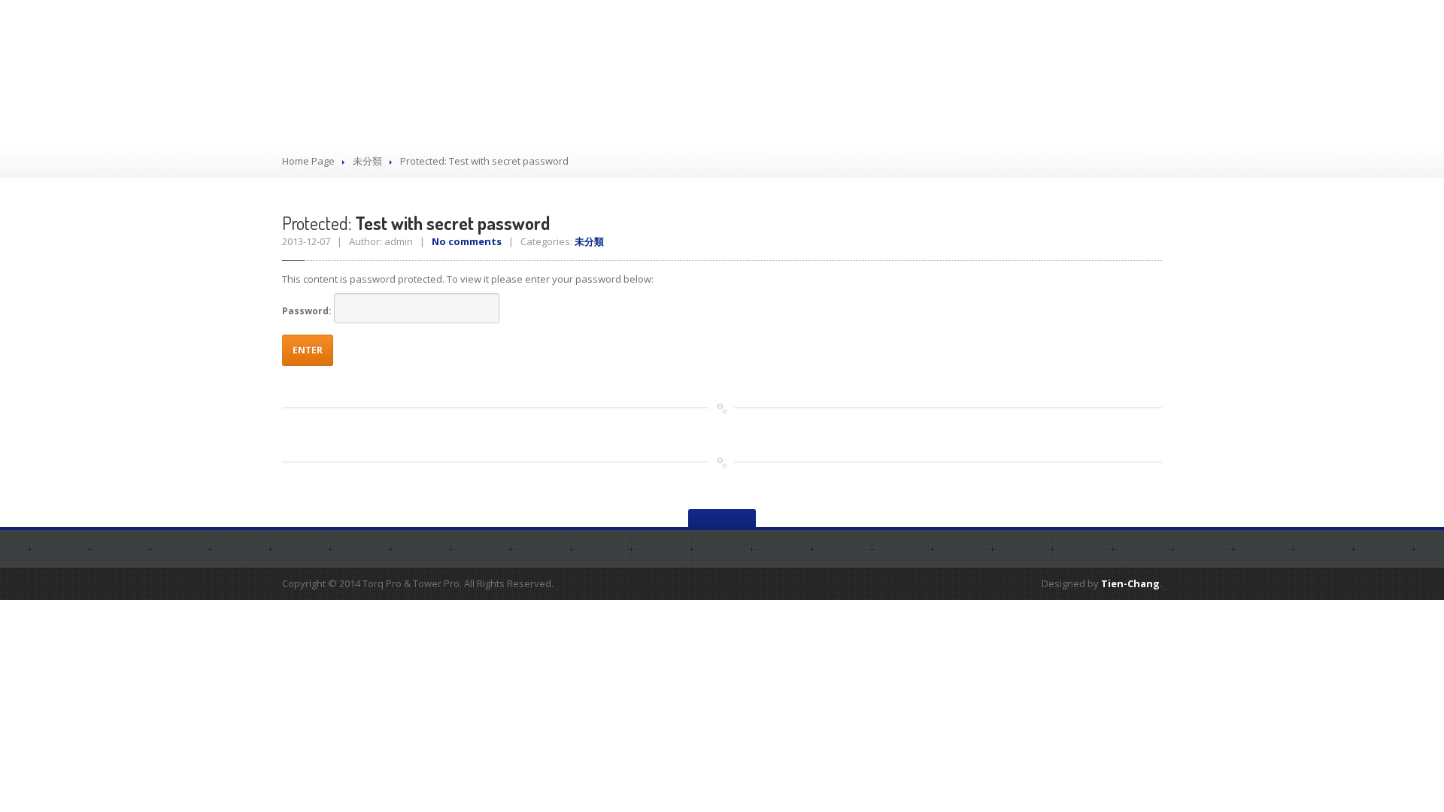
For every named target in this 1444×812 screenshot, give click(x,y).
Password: (308, 310)
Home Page (308, 161)
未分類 (367, 161)
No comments (467, 241)
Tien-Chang (1130, 583)
